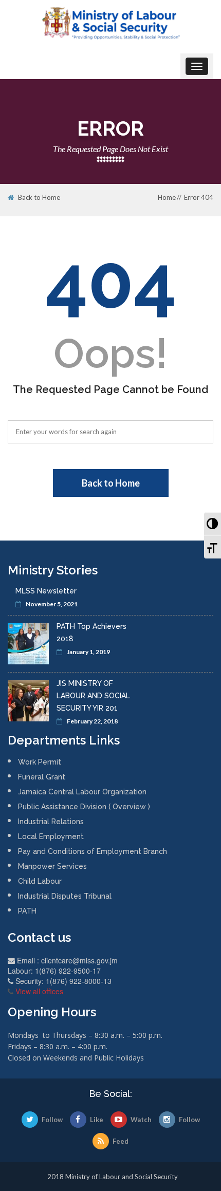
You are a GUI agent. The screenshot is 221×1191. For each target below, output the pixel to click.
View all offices (39, 991)
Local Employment (51, 836)
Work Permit (39, 762)
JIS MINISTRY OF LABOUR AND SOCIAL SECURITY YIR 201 (93, 695)
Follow (52, 1119)
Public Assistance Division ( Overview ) (84, 807)
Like (96, 1119)
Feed (120, 1141)
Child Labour (40, 881)
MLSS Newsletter (46, 591)
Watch (141, 1119)
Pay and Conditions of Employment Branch (92, 851)
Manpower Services (52, 866)
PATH (27, 911)
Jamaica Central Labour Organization (82, 792)
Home (167, 197)
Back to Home (39, 197)
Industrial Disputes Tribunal (65, 896)
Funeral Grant (41, 777)
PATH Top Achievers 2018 (91, 632)
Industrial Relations (51, 821)
